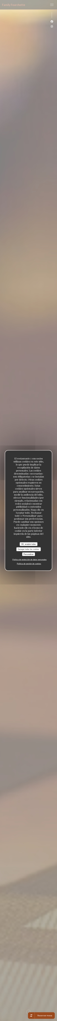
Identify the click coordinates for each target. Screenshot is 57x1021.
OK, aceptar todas (28, 544)
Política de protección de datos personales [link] (29, 560)
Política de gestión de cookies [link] (29, 564)
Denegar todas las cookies (28, 549)
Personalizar (28, 554)
